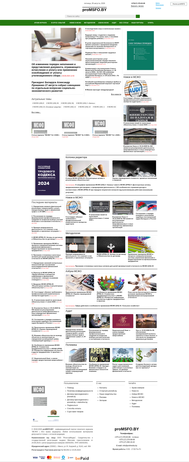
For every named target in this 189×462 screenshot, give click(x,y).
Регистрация (160, 5)
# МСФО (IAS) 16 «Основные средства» (47, 107)
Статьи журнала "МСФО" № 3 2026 (45, 135)
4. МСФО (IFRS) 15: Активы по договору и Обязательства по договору (47, 238)
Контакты (103, 388)
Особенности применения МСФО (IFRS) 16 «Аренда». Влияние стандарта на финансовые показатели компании (99, 367)
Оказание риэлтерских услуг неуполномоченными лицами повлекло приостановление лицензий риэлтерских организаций (101, 61)
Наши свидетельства (107, 394)
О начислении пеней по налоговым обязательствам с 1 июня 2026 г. (137, 124)
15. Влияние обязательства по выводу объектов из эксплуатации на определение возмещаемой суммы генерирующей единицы (47, 338)
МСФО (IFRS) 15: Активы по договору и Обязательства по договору (111, 255)
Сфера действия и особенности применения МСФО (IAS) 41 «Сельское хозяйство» (107, 306)
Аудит (69, 311)
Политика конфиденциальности (80, 391)
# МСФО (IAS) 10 (84, 107)
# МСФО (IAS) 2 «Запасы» (85, 103)
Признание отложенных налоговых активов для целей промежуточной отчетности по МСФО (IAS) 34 (114, 266)
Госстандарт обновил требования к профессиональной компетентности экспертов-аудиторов (137, 99)
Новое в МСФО (132, 77)
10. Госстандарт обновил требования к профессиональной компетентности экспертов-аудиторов (47, 293)
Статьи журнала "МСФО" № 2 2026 (75, 135)
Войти (158, 3)
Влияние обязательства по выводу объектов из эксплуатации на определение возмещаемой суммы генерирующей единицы (76, 368)
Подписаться (72, 405)
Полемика (71, 344)
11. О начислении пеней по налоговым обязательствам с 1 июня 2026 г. (46, 301)
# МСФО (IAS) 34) (67, 103)
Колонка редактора (76, 157)
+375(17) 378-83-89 (138, 3)
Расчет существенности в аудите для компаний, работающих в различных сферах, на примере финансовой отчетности (122, 367)
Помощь (70, 388)
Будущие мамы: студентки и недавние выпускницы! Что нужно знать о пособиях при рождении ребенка (101, 36)
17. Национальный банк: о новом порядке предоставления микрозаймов (47, 359)
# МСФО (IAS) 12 (70, 107)
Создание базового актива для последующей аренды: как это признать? (146, 366)
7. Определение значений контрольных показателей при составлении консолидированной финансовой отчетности (47, 265)
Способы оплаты (74, 408)
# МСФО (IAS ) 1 (99, 107)
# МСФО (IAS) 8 (38, 103)
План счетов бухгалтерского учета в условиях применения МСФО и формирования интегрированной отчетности (142, 294)
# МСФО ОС (111, 107)
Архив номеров (138, 388)
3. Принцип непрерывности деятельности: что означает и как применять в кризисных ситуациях (45, 229)
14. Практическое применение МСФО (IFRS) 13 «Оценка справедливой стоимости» (46, 329)
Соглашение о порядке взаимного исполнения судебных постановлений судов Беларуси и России (146, 216)
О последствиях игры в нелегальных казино (102, 29)
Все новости (116, 94)
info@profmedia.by (129, 446)
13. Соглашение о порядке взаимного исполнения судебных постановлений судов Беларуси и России (46, 321)
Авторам (103, 400)
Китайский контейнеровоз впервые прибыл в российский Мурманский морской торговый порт (103, 83)
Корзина (158, 8)
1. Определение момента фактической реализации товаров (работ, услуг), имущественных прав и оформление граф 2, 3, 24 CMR (46, 209)
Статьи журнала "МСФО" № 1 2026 (106, 135)
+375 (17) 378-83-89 (122, 437)
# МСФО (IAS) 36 (52, 103)
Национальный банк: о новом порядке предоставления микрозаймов (121, 332)
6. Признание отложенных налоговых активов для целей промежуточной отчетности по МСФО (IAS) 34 (46, 256)
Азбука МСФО (73, 271)
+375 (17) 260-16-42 (127, 442)
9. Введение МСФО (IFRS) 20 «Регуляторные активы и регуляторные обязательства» (47, 285)
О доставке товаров (75, 412)
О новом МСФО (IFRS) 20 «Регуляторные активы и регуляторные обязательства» (85, 179)
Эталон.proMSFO (178, 4)
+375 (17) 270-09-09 (127, 439)
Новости (135, 391)
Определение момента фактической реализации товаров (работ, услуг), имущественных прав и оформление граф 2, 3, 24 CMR (76, 334)
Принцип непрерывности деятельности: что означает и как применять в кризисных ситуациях (79, 256)
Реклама (102, 397)
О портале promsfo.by (108, 391)
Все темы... (36, 112)
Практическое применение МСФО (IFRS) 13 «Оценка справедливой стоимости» (78, 294)
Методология (73, 233)
